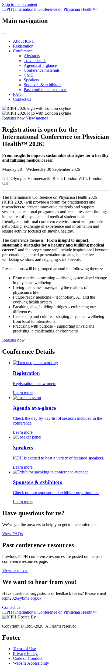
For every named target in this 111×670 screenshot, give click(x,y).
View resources (15, 570)
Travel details (35, 60)
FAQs (18, 94)
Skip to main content (19, 4)
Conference (23, 51)
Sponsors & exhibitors (42, 84)
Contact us (22, 99)
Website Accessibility (31, 663)
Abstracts (32, 55)
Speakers (31, 80)
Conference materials (42, 70)
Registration (23, 46)
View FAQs (12, 533)
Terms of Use (24, 648)
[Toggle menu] (4, 33)
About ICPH (24, 41)
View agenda (37, 118)
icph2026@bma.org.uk (21, 598)
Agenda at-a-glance (40, 65)
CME (28, 75)
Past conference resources (45, 89)
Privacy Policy (25, 653)
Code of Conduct (27, 658)
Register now (13, 118)
